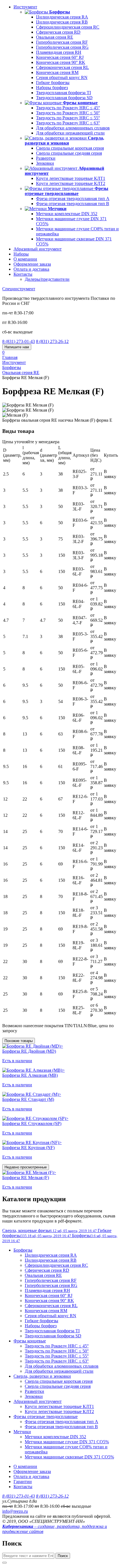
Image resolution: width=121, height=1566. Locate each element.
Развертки (45, 158)
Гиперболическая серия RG (62, 47)
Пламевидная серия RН (58, 52)
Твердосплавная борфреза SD (64, 97)
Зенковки (45, 163)
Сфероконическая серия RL (62, 67)
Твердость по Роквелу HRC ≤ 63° (68, 122)
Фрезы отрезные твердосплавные (46, 1416)
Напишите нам (17, 347)
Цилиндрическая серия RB (62, 22)
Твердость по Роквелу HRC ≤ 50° (68, 112)
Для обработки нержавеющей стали (70, 133)
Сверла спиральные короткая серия (70, 148)
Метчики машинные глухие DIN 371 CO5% (67, 1441)
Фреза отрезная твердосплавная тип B (72, 203)
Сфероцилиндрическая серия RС (67, 27)
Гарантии (23, 1481)
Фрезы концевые (30, 1340)
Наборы (21, 254)
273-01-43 (18, 341)
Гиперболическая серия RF (62, 42)
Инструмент (25, 6)
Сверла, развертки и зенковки (42, 1376)
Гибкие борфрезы (53, 82)
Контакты (23, 274)
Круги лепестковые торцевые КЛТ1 (70, 178)
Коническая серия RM (57, 72)
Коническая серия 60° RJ (60, 57)
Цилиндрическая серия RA (62, 17)
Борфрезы (23, 1250)
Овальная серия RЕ (54, 37)
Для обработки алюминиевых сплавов (73, 128)
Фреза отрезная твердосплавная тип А (72, 198)
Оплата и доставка (31, 269)
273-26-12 (52, 341)
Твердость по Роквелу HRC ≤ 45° (68, 107)
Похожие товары (19, 1041)
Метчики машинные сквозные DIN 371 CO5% (69, 1456)
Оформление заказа (32, 264)
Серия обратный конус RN (62, 77)
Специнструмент (18, 288)
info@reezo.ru (15, 1511)
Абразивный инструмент (38, 249)
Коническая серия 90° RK (60, 62)
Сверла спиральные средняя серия (69, 153)
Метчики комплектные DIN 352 (66, 213)
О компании (25, 259)
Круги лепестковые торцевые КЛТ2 (70, 183)
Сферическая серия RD (58, 32)
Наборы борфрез (52, 87)
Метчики (22, 1431)
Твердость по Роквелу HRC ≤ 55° (68, 117)
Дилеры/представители (47, 279)
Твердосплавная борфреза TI (63, 92)
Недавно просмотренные (26, 1167)
